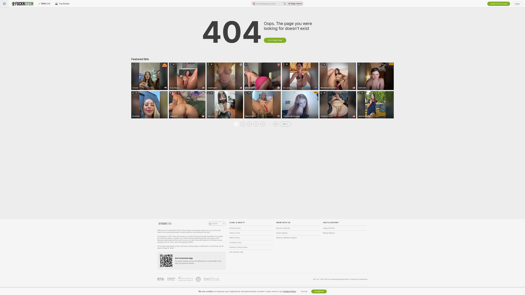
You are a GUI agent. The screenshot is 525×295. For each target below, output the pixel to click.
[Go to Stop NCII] (212, 279)
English (215, 224)
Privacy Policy (235, 228)
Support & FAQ (329, 228)
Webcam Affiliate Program (286, 238)
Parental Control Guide (238, 247)
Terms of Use (234, 233)
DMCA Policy (234, 238)
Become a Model (283, 228)
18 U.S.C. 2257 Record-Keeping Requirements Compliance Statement (340, 279)
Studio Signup (282, 233)
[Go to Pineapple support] (198, 279)
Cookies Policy (235, 243)
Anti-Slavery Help (236, 252)
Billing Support (329, 233)
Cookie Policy (289, 291)
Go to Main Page (275, 40)
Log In (517, 4)
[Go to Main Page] (22, 3)
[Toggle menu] (4, 3)
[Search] (285, 4)
